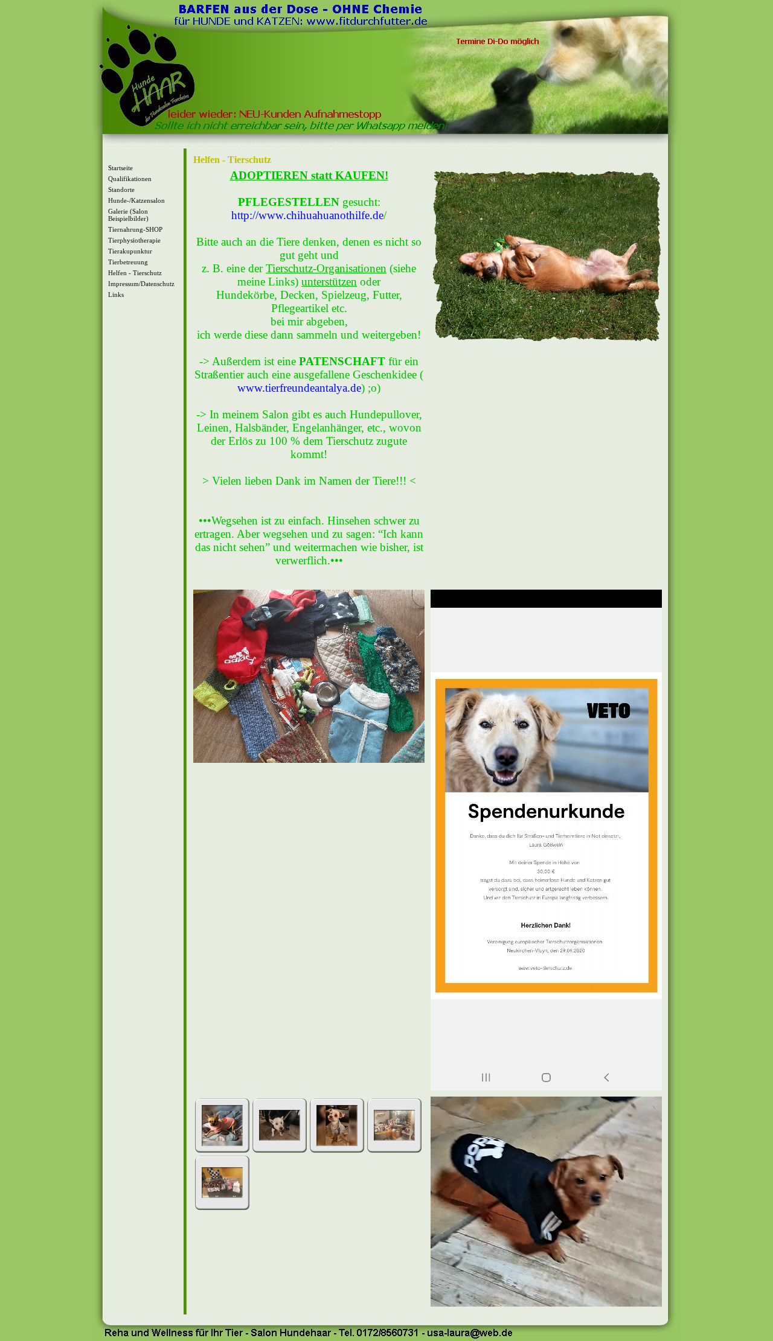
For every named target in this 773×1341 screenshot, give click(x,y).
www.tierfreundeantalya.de (299, 387)
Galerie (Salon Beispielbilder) (128, 215)
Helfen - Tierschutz (135, 272)
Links (116, 294)
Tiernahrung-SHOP (135, 229)
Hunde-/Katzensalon (136, 200)
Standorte (121, 189)
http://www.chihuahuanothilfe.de (307, 215)
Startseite (120, 167)
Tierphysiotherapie (134, 240)
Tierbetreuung (128, 262)
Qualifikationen (130, 178)
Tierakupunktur (130, 251)
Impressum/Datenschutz (141, 283)
